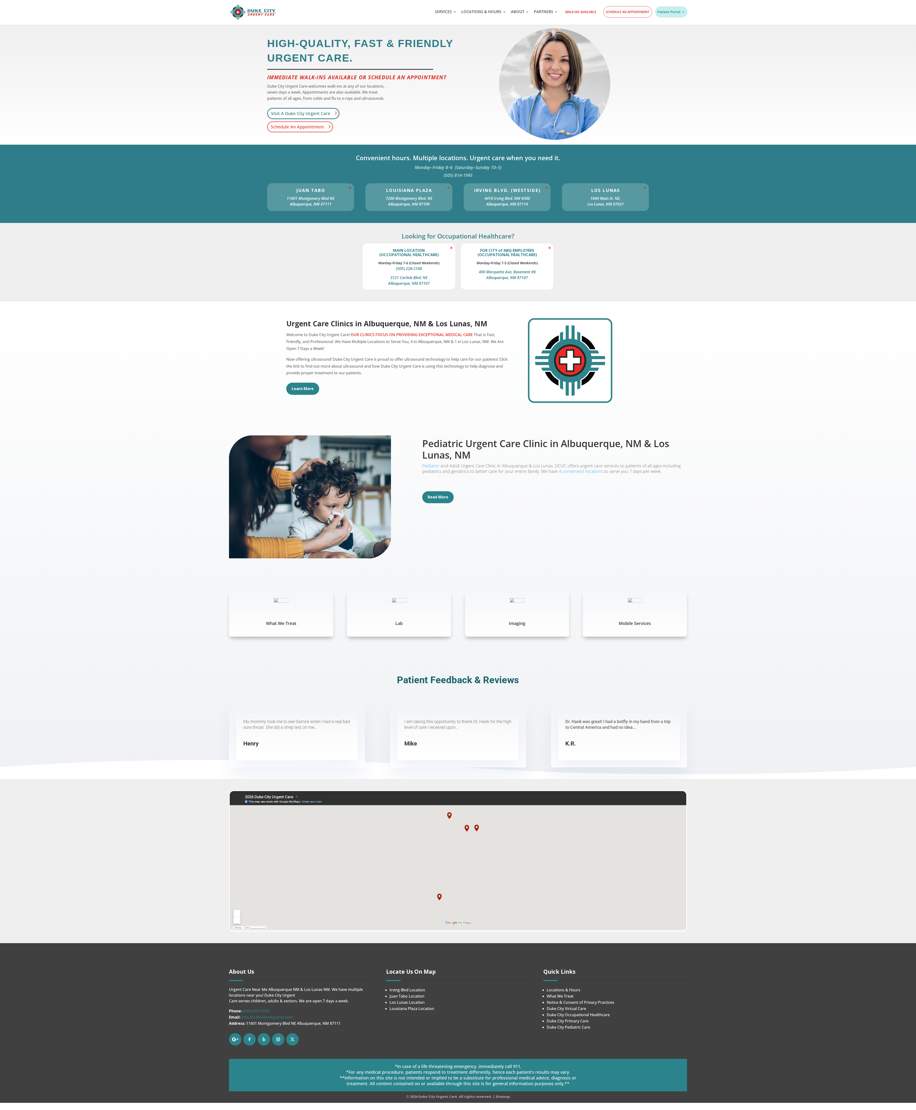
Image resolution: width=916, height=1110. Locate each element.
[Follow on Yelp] (264, 1039)
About (517, 12)
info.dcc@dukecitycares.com (267, 1017)
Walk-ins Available (580, 12)
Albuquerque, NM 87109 (409, 204)
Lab (399, 623)
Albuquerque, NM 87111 (310, 204)
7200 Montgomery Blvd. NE (409, 198)
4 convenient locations (581, 471)
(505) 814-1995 (256, 1011)
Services (443, 12)
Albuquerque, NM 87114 (507, 204)
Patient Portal (668, 12)
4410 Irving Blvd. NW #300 (507, 198)
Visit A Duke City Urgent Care (300, 113)
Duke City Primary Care (567, 1021)
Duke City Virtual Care (566, 1008)
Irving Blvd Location (407, 990)
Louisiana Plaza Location (412, 1008)
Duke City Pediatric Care (568, 1027)
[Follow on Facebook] (249, 1039)
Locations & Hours (481, 12)
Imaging (517, 623)
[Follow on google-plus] (235, 1039)
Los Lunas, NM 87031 (605, 204)
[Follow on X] (292, 1039)
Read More (438, 497)
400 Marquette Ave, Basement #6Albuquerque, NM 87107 (507, 274)
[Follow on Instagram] (278, 1039)
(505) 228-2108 (409, 268)
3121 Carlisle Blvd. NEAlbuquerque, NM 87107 (409, 280)
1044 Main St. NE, (605, 198)
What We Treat (281, 623)
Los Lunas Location (407, 1002)
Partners (543, 12)
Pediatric (430, 466)
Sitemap (503, 1096)
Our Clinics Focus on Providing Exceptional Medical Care (412, 334)
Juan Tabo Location (407, 996)
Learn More (303, 388)
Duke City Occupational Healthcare (578, 1014)
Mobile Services (635, 623)
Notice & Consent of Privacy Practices (580, 1002)
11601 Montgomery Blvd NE (310, 198)
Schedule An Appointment (627, 12)
